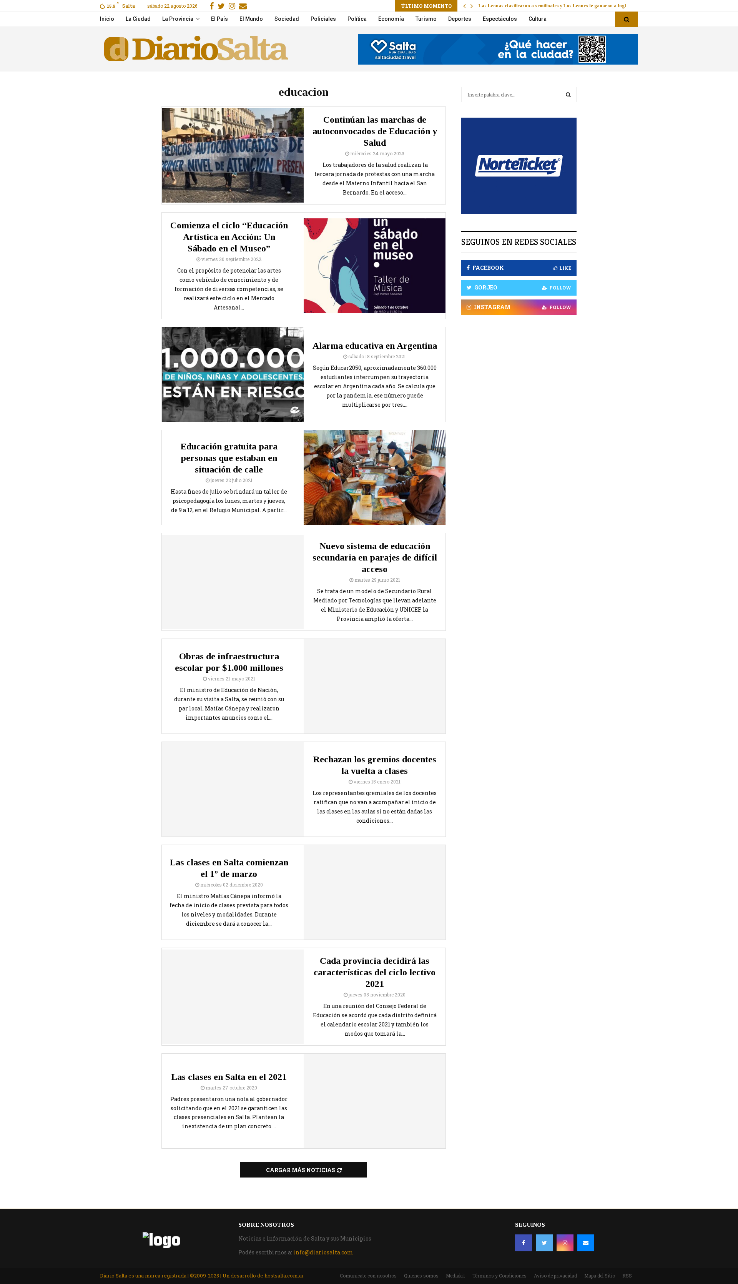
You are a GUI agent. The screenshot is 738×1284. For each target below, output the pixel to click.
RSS (627, 1275)
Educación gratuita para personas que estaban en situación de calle (229, 457)
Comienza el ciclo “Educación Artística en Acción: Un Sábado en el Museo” (229, 236)
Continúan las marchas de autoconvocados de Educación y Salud (374, 131)
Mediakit (455, 1275)
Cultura (538, 19)
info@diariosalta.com (323, 1252)
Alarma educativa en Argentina (374, 346)
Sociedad (286, 19)
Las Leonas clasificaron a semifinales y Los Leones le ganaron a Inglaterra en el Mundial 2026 (579, 5)
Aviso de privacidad (555, 1275)
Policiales (323, 19)
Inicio (107, 19)
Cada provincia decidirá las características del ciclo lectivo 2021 (374, 972)
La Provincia (177, 19)
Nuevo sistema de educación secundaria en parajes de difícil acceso (374, 557)
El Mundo (251, 19)
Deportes (459, 19)
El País (219, 19)
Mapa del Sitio (599, 1275)
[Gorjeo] (544, 1242)
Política (357, 19)
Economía (391, 19)
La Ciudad (138, 19)
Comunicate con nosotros (368, 1275)
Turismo (426, 19)
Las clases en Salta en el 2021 (229, 1077)
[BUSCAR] (568, 94)
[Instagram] (565, 1242)
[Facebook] (523, 1242)
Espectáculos (500, 19)
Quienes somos (421, 1275)
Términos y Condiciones (499, 1275)
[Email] (585, 1242)
